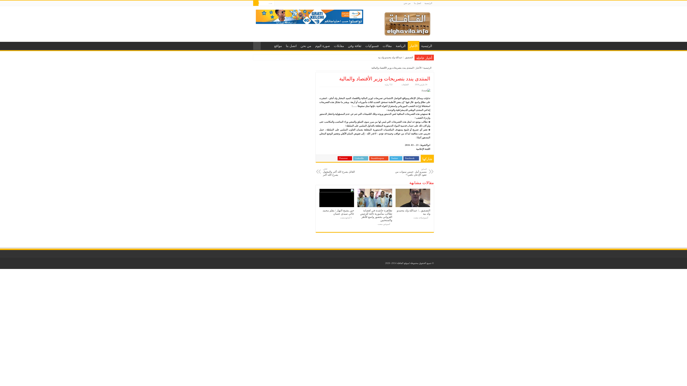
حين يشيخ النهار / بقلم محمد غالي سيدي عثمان (338, 212)
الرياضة (401, 46)
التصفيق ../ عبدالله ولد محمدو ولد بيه (395, 57)
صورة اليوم (322, 46)
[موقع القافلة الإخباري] (407, 23)
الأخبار (414, 46)
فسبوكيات (372, 46)
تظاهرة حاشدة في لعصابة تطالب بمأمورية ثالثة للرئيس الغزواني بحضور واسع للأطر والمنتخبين (376, 215)
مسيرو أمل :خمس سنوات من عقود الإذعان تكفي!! (411, 172)
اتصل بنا (417, 3)
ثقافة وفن (354, 46)
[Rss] (277, 3)
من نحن (407, 3)
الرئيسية (428, 3)
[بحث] (256, 3)
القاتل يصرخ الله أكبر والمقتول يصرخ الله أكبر (339, 172)
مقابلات (339, 46)
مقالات (387, 46)
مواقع (278, 46)
